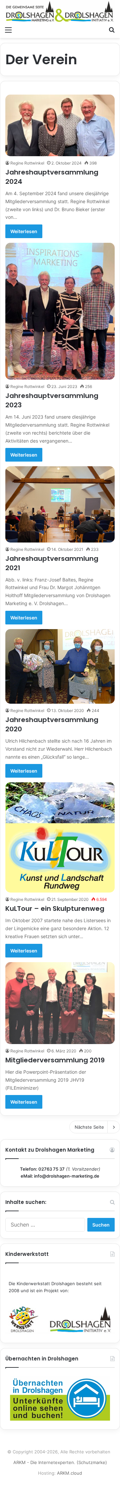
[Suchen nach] (111, 30)
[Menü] (8, 30)
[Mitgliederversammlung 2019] (60, 1003)
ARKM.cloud (69, 1473)
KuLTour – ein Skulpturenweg (54, 908)
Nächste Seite (89, 1127)
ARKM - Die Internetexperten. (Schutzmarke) (60, 1462)
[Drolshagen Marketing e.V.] (60, 11)
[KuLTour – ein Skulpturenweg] (60, 837)
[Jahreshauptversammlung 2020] (60, 666)
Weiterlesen (23, 231)
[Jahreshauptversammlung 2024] (60, 125)
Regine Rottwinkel (27, 163)
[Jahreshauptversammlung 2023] (60, 311)
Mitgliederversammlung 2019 (55, 1060)
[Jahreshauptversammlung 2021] (60, 504)
